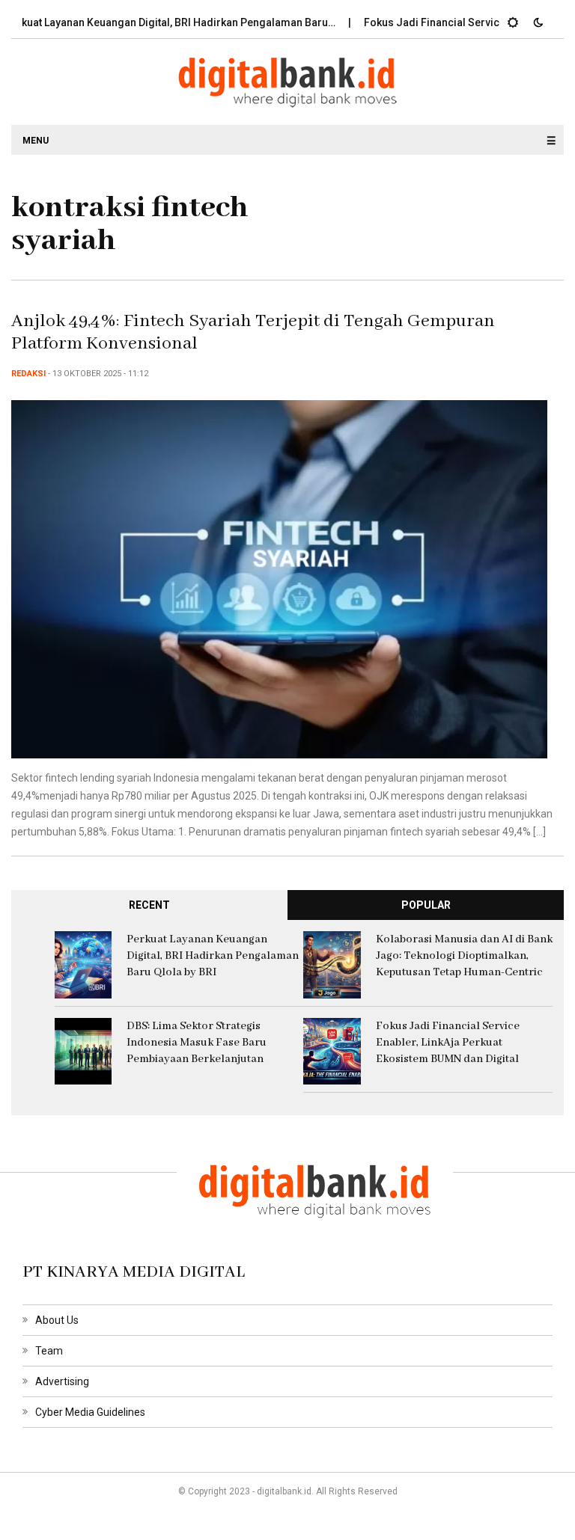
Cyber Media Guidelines (90, 1412)
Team (49, 1351)
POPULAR (426, 905)
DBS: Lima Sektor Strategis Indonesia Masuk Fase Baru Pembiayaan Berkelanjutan (197, 1042)
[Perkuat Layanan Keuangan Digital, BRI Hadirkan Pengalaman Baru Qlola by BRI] (83, 964)
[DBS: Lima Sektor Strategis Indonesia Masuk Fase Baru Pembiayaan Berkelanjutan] (83, 1050)
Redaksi (28, 373)
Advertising (62, 1381)
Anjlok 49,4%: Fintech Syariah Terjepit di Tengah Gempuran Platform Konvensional (253, 332)
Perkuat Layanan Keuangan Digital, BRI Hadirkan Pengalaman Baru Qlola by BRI (213, 956)
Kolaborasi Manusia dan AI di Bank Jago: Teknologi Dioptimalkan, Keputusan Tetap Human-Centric (464, 956)
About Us (57, 1320)
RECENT (149, 905)
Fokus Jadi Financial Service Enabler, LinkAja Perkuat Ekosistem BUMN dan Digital (448, 1042)
